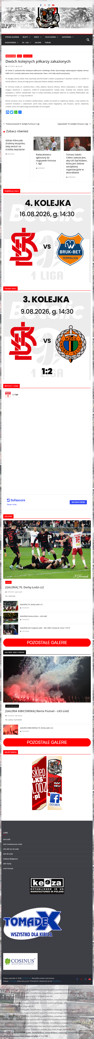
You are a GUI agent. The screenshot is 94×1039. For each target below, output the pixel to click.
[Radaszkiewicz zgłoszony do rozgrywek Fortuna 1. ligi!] (47, 138)
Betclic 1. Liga (10, 56)
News (19, 56)
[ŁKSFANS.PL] (47, 9)
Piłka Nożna (28, 56)
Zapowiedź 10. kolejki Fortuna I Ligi (73, 124)
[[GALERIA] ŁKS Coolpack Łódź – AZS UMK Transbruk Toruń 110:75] (10, 629)
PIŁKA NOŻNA (50, 37)
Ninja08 (19, 66)
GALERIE (38, 42)
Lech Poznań (8, 868)
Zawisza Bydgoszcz (10, 859)
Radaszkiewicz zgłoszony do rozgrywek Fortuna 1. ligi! (46, 159)
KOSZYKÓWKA (10, 42)
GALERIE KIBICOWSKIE (12, 706)
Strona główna (12, 37)
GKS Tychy (7, 864)
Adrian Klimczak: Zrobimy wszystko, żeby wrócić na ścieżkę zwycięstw (15, 145)
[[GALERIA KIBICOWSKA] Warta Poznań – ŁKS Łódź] (47, 679)
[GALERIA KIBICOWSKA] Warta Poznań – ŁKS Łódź (37, 711)
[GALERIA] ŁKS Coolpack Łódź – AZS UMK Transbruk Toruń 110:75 (45, 628)
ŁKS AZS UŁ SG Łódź (11, 849)
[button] (29, 37)
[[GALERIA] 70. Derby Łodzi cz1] (10, 606)
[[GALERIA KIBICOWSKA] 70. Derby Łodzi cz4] (10, 730)
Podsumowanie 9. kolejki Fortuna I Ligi (22, 124)
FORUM (48, 42)
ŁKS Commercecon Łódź (12, 844)
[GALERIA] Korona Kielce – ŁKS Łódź (33, 616)
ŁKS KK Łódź (8, 854)
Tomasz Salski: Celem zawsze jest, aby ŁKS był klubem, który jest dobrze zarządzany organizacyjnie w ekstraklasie (76, 163)
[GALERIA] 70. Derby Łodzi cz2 (24, 587)
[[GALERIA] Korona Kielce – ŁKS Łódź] (10, 618)
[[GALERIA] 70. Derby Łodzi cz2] (47, 549)
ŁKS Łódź (6, 839)
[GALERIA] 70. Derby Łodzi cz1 (31, 604)
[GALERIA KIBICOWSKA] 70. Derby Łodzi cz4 (36, 728)
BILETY (25, 37)
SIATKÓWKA (66, 37)
